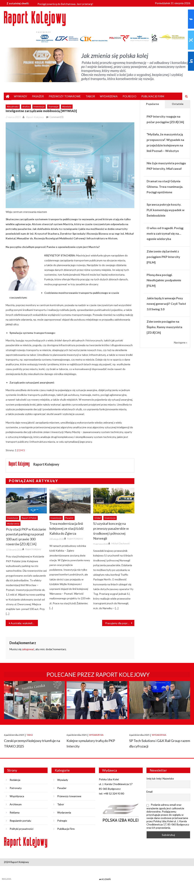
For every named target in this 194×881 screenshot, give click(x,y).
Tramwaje (53, 106)
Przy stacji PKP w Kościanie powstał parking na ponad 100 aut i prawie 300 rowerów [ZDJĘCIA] (26, 536)
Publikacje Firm (152, 96)
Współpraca (17, 796)
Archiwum (16, 804)
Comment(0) (56, 117)
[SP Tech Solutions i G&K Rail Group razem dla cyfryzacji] (159, 703)
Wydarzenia (109, 96)
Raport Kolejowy (35, 117)
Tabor (90, 96)
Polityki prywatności (21, 828)
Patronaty (16, 788)
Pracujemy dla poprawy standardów (119, 623)
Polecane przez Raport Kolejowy (98, 674)
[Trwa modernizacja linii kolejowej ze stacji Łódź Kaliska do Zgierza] (70, 501)
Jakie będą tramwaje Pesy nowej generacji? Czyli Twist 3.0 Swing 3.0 (166, 303)
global (97, 517)
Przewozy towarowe (65, 96)
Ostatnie (177, 103)
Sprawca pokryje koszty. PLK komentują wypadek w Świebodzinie (166, 210)
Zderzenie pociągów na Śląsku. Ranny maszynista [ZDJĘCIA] (164, 327)
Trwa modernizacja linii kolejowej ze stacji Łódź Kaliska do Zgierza (66, 528)
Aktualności (13, 106)
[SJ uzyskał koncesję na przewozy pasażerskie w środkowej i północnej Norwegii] (113, 501)
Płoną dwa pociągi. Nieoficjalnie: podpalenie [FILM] (164, 280)
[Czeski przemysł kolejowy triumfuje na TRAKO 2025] (34, 703)
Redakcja (15, 779)
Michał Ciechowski (120, 543)
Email (149, 791)
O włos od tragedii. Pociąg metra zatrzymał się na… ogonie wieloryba (165, 233)
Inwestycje (39, 106)
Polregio (129, 96)
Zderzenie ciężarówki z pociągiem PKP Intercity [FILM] (163, 256)
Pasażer (38, 96)
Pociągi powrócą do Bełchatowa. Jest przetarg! (65, 3)
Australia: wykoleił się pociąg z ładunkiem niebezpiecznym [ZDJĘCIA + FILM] (24, 623)
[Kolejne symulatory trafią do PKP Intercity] (96, 703)
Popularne (152, 103)
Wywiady (20, 96)
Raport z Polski (29, 517)
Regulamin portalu (20, 820)
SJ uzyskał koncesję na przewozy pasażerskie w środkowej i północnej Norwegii (111, 530)
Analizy (26, 106)
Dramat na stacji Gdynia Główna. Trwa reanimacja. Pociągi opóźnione (165, 186)
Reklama (15, 812)
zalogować (28, 649)
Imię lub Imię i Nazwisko (160, 778)
